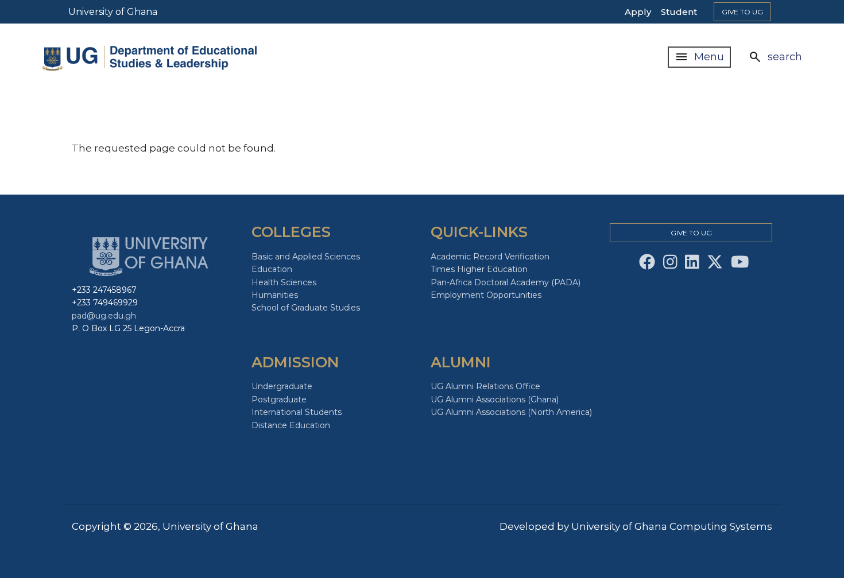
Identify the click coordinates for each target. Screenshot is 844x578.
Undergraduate (281, 386)
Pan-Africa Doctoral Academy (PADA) (505, 282)
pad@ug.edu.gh (104, 316)
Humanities (274, 295)
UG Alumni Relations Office (485, 386)
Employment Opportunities (486, 295)
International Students (296, 412)
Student (679, 11)
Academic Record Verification (490, 256)
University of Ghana (112, 11)
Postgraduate (279, 399)
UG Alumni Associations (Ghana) (495, 399)
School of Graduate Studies (305, 307)
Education (271, 269)
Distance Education (290, 425)
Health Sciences (283, 282)
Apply (638, 11)
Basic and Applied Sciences (305, 256)
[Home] (163, 57)
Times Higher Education (479, 269)
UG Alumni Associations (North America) (511, 412)
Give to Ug (742, 11)
